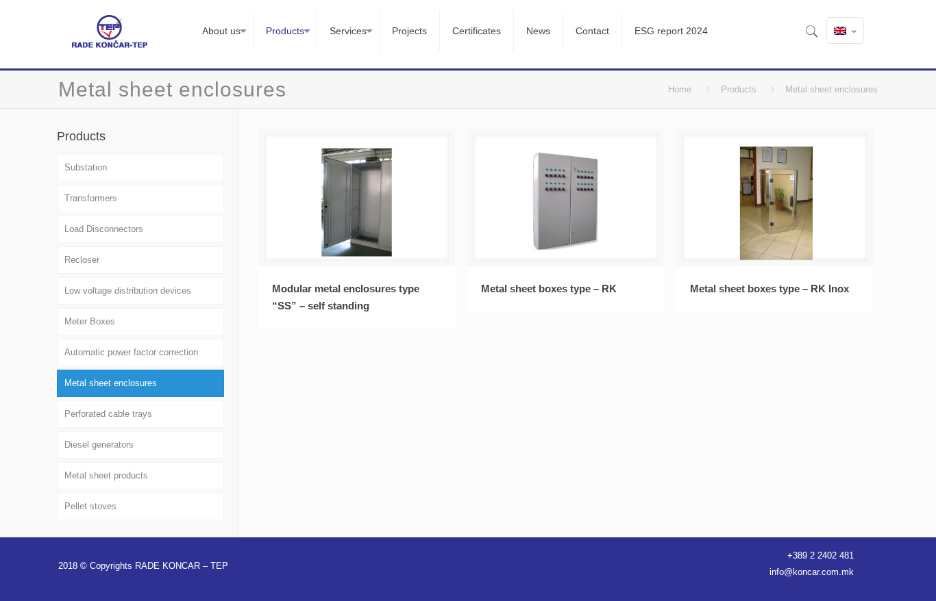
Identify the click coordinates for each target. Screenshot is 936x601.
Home (679, 89)
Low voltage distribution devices (127, 290)
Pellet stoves (90, 506)
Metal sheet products (106, 475)
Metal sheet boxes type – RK (549, 288)
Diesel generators (99, 444)
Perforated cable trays (108, 414)
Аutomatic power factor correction (131, 352)
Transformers (90, 198)
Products (738, 89)
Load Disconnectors (103, 229)
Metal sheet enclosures (110, 383)
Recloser (81, 260)
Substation (85, 167)
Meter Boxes (89, 321)
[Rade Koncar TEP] (109, 31)
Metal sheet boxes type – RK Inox (769, 288)
